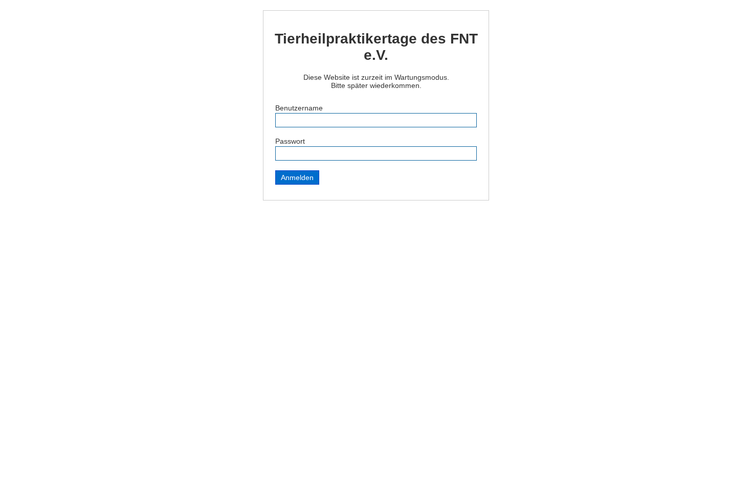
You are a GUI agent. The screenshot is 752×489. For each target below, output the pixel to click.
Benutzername (299, 108)
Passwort (290, 141)
